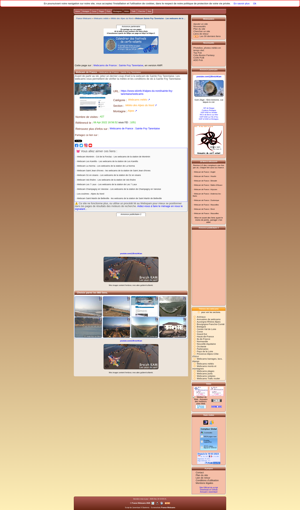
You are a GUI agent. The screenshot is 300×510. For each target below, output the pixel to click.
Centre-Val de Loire (206, 329)
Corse (94, 11)
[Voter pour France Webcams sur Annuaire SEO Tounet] (216, 400)
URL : (116, 91)
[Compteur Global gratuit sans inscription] (209, 438)
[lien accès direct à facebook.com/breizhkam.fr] (76, 145)
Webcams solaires (206, 376)
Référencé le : (84, 122)
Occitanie (201, 346)
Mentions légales (204, 483)
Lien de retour (203, 477)
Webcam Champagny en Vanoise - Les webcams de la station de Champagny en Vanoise (119, 189)
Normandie (202, 341)
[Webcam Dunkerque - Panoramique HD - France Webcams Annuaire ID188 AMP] (144, 327)
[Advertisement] (131, 232)
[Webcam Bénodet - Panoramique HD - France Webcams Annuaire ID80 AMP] (172, 306)
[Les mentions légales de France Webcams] (153, 503)
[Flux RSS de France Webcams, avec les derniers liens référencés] (167, 503)
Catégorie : (120, 100)
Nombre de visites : (87, 116)
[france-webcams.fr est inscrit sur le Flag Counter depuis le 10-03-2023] (208, 458)
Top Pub (197, 53)
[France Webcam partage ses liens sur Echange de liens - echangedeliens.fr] (201, 406)
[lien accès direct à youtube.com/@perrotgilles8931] (90, 145)
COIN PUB (198, 57)
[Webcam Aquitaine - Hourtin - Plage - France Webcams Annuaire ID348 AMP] (116, 306)
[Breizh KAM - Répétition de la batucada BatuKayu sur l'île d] (131, 270)
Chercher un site (201, 31)
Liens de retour (200, 34)
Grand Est (202, 334)
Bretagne (85, 11)
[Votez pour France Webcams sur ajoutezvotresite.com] (216, 406)
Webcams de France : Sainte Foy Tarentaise (119, 65)
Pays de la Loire (205, 351)
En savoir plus (242, 3)
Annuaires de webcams (209, 319)
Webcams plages (205, 371)
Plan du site (199, 29)
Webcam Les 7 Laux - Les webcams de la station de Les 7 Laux (107, 184)
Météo (126, 11)
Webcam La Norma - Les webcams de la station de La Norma (106, 166)
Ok (254, 3)
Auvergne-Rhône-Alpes (209, 322)
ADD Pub (198, 60)
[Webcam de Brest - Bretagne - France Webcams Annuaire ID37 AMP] (116, 327)
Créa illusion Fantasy (204, 55)
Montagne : (120, 111)
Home (77, 11)
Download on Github (209, 490)
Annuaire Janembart (209, 492)
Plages (101, 11)
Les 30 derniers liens (210, 36)
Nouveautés (199, 26)
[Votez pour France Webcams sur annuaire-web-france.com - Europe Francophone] (201, 393)
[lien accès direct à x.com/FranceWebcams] (81, 145)
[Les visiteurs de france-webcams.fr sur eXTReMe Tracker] (211, 422)
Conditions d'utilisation (207, 480)
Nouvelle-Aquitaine (206, 344)
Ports (109, 11)
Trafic (133, 11)
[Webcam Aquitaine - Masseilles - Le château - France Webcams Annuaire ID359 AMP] (172, 327)
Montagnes (117, 11)
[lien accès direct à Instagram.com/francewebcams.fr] (86, 145)
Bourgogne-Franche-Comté (211, 324)
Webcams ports (205, 373)
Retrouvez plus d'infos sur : (92, 128)
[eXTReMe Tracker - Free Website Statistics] (205, 422)
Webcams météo (205, 363)
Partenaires (202, 349)
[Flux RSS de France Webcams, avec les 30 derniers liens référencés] (196, 36)
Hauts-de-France (205, 336)
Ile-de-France (203, 339)
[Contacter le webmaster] (161, 503)
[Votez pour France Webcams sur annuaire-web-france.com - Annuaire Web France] (217, 389)
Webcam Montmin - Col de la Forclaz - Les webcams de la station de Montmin (113, 156)
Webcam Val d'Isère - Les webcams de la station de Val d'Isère (106, 180)
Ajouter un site (200, 24)
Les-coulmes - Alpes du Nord (90, 194)
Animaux (201, 317)
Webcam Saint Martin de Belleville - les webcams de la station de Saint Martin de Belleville (119, 198)
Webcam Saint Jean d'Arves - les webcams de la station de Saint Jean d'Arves (113, 170)
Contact (200, 472)
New (149, 11)
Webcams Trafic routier (208, 378)
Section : (118, 105)
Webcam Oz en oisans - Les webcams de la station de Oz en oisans (109, 175)
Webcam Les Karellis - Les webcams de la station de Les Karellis (107, 161)
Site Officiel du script (208, 487)
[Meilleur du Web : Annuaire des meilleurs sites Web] (201, 400)
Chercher (141, 11)
